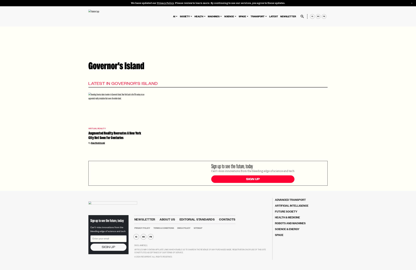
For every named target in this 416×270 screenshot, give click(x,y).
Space (242, 16)
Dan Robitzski (98, 143)
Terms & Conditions (163, 228)
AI (174, 16)
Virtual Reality (97, 129)
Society (185, 16)
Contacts (227, 219)
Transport (258, 16)
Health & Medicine (287, 217)
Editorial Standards (197, 219)
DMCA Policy (183, 228)
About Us (167, 219)
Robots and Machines (290, 223)
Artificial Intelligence (291, 205)
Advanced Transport (290, 199)
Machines (214, 16)
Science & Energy (287, 229)
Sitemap (198, 228)
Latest (273, 16)
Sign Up (253, 179)
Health (199, 16)
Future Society (286, 211)
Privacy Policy (165, 3)
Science (229, 16)
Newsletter (288, 16)
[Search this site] (302, 16)
